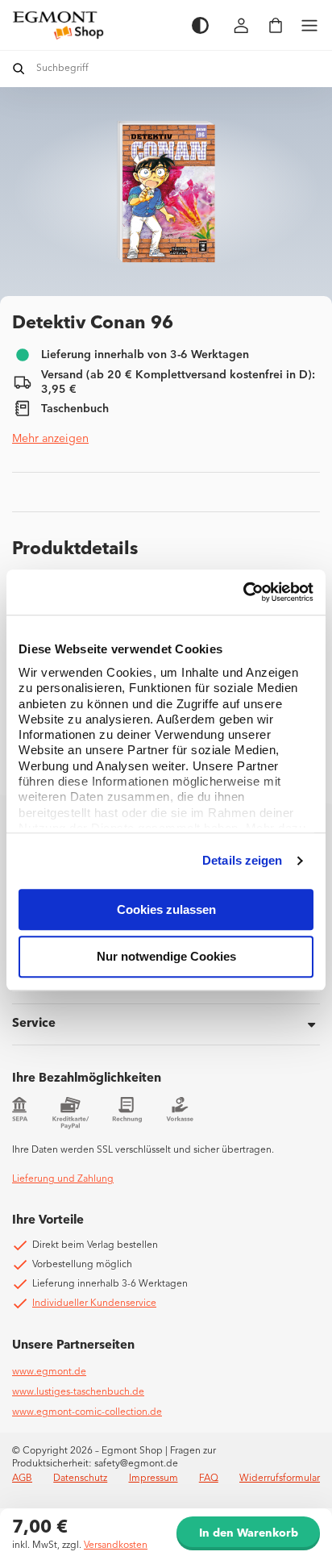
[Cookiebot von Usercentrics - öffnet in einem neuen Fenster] (242, 592)
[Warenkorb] (276, 25)
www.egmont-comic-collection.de (87, 1412)
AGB (22, 1478)
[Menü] (309, 25)
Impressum (153, 1478)
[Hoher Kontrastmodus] (200, 25)
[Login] (242, 25)
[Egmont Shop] (94, 25)
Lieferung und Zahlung (63, 1179)
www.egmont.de (49, 1372)
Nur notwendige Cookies (166, 957)
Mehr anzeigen (50, 438)
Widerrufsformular (279, 1478)
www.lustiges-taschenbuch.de (78, 1392)
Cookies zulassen (166, 909)
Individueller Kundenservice (94, 1303)
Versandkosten (115, 1545)
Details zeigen (242, 860)
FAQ (208, 1478)
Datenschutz (80, 1478)
